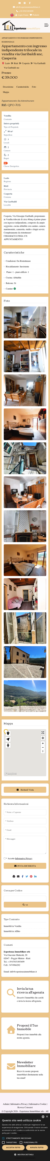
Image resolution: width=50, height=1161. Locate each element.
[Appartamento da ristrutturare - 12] (25, 696)
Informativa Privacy (19, 1103)
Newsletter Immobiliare (26, 1063)
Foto (34, 86)
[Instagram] (24, 3)
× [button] (47, 1117)
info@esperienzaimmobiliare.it (27, 7)
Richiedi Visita (27, 789)
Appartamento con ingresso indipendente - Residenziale (22, 40)
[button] (3, 1138)
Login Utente (22, 15)
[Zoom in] (43, 743)
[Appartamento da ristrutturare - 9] (25, 594)
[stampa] (14, 876)
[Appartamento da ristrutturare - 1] (25, 322)
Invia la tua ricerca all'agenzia (30, 990)
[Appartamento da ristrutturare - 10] (25, 628)
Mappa (6, 91)
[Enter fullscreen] (43, 733)
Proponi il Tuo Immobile (27, 1026)
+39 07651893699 (25, 11)
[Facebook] (30, 3)
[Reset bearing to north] (43, 751)
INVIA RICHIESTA (26, 865)
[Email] (18, 876)
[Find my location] (43, 738)
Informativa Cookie (37, 1103)
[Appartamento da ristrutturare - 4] (25, 424)
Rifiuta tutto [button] (36, 1147)
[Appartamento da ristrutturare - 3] (25, 390)
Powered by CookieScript (25, 1158)
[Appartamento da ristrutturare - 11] (25, 662)
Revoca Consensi (25, 1107)
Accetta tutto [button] (13, 1147)
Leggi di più (22, 1133)
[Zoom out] (43, 747)
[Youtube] (19, 3)
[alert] (25, 1137)
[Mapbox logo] (11, 773)
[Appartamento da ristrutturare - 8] (25, 560)
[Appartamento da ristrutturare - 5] (25, 458)
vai (26, 904)
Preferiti (35, 15)
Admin (6, 1103)
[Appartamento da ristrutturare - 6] (25, 492)
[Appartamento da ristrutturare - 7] (25, 526)
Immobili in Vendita (12, 926)
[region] (25, 752)
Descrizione (8, 86)
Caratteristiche (22, 86)
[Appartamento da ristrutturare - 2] (25, 356)
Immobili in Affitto (12, 931)
